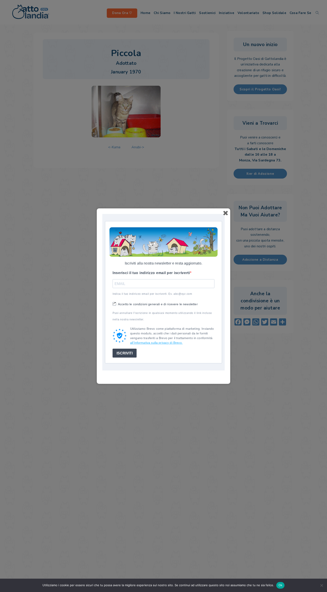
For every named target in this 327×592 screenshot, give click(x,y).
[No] (321, 585)
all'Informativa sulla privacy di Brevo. (156, 342)
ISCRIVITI (125, 353)
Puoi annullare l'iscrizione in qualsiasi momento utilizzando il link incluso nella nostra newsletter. (162, 316)
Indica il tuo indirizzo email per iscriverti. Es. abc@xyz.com (152, 293)
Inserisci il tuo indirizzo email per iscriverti (151, 273)
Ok (281, 585)
